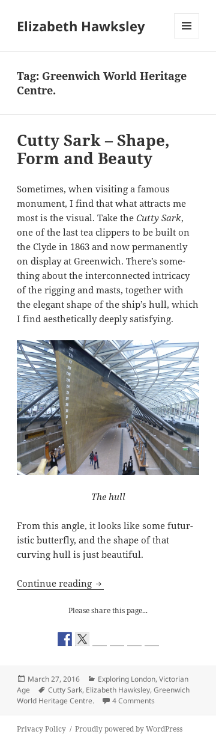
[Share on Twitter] (82, 639)
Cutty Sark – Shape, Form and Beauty (93, 149)
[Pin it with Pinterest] (117, 639)
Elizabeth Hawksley (81, 26)
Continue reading (60, 583)
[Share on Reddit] (99, 639)
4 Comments (133, 701)
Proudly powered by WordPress (128, 729)
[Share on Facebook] (65, 639)
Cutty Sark (65, 690)
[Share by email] (152, 639)
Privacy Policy (41, 729)
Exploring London (126, 679)
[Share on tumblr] (134, 639)
